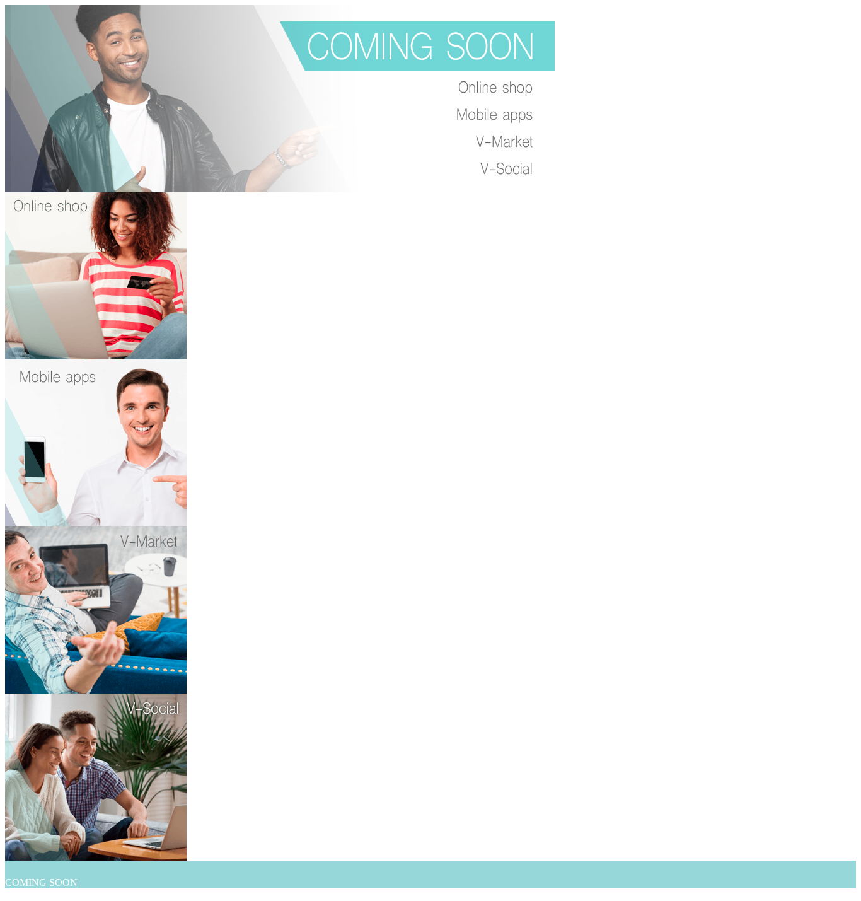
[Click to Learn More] (96, 356)
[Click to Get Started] (280, 188)
